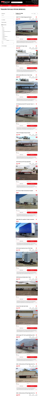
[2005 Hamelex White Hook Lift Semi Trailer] (27, 86)
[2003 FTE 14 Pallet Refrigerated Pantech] (27, 28)
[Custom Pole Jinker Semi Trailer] (27, 317)
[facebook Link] (34, 3)
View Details (21, 125)
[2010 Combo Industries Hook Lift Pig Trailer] (27, 259)
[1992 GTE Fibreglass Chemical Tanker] (27, 143)
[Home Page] (5, 2)
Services (27, 5)
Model (2, 41)
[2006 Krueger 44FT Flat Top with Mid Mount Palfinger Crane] (27, 346)
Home (1, 5)
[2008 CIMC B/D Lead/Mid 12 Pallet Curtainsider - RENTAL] (27, 230)
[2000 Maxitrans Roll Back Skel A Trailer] (27, 288)
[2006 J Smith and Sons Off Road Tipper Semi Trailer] (27, 375)
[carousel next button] (37, 28)
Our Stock (9, 5)
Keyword (3, 15)
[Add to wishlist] (36, 17)
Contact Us (36, 5)
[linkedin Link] (36, 3)
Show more (8, 40)
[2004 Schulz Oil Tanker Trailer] (27, 57)
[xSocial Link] (35, 3)
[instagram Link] (37, 3)
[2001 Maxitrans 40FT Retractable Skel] (27, 172)
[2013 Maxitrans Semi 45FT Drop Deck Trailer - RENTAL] (27, 114)
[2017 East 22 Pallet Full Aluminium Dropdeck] (27, 201)
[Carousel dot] (24, 34)
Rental (19, 5)
